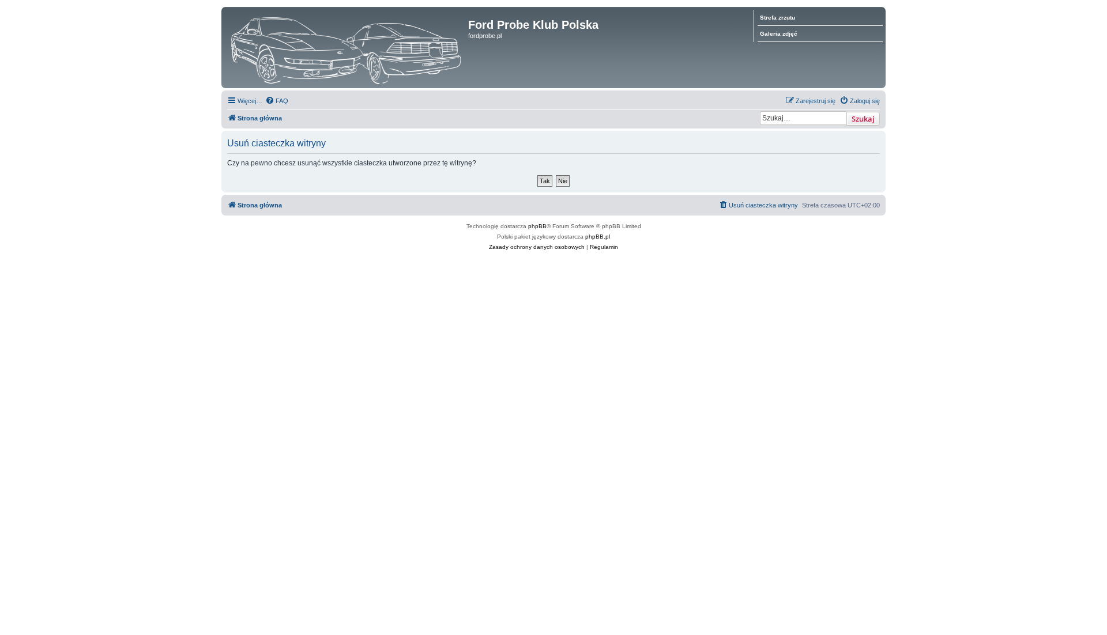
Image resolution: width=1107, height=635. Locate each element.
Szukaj (863, 119)
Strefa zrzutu (777, 17)
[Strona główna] (346, 47)
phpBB (537, 226)
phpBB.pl (597, 236)
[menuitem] (276, 101)
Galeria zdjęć (778, 34)
